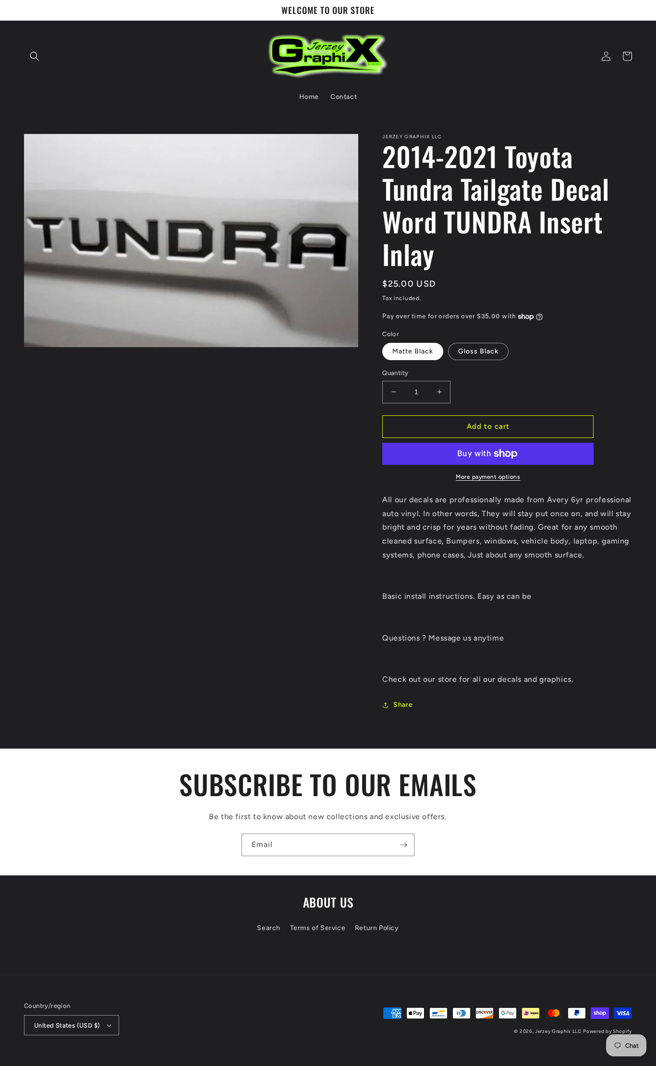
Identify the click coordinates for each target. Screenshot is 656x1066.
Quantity (395, 372)
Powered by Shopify (607, 1031)
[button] (34, 56)
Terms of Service (318, 928)
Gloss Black (478, 351)
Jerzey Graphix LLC (558, 1031)
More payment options (488, 476)
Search (268, 928)
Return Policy (377, 928)
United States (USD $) (67, 1025)
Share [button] (403, 705)
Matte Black (412, 351)
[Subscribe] (403, 845)
